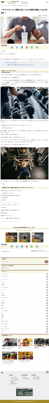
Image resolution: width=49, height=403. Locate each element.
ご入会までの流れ (14, 378)
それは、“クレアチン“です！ (11, 62)
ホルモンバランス (24, 297)
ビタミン (24, 289)
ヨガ (24, 318)
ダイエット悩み (24, 326)
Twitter (17, 48)
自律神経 (24, 295)
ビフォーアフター (24, 276)
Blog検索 (4, 259)
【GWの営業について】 (6, 251)
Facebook (12, 48)
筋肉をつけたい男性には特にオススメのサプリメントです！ (21, 64)
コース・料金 (13, 377)
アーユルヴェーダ (24, 274)
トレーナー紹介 (14, 380)
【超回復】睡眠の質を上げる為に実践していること (39, 251)
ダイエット (24, 331)
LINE (31, 48)
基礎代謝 (24, 302)
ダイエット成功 (24, 287)
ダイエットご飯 (24, 310)
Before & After (14, 383)
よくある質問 (26, 378)
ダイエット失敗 (24, 323)
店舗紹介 (13, 382)
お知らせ (25, 377)
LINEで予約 (35, 377)
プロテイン (24, 308)
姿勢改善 (24, 284)
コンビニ (24, 292)
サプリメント (24, 300)
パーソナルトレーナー (24, 279)
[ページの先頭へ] (47, 372)
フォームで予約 (36, 378)
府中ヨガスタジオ (24, 321)
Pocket (27, 48)
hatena (22, 48)
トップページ (3, 200)
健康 (24, 305)
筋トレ (24, 313)
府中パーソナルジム (24, 329)
